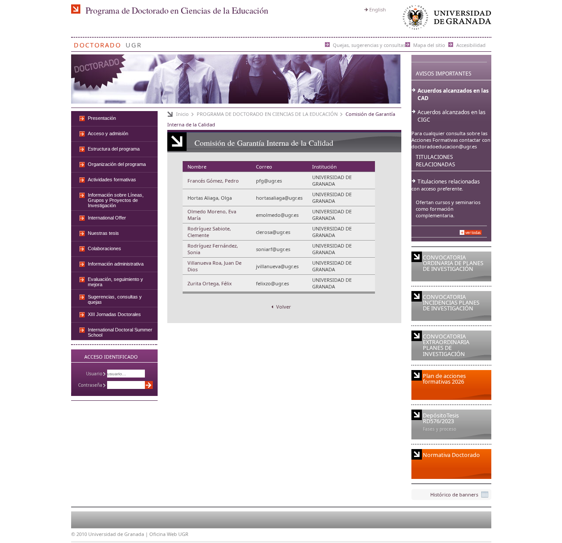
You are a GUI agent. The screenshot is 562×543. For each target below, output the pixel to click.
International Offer (107, 217)
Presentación (102, 118)
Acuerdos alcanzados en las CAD (453, 94)
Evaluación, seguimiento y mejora (115, 282)
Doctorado (97, 43)
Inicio (182, 114)
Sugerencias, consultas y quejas (115, 299)
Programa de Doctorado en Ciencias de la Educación (177, 10)
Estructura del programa (114, 148)
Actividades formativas (112, 179)
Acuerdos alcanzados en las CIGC (452, 115)
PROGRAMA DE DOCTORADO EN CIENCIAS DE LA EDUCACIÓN (267, 114)
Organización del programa (117, 164)
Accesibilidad (471, 44)
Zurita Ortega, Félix (209, 283)
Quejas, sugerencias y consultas (369, 44)
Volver (283, 306)
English (377, 9)
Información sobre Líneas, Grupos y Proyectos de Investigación (116, 200)
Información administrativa (116, 263)
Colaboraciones (104, 248)
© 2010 (79, 534)
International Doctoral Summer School (120, 332)
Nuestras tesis (103, 233)
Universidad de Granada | (118, 534)
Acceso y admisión (108, 133)
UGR (134, 43)
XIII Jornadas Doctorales (114, 314)
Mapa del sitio (429, 44)
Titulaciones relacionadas (449, 181)
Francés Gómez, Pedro (213, 180)
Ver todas (473, 232)
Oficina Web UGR (168, 534)
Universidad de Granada (445, 19)
